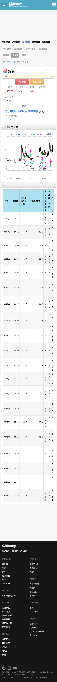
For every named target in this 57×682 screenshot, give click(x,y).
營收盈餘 (43, 49)
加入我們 (24, 551)
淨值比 (25, 55)
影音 (4, 579)
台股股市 (6, 639)
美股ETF (6, 651)
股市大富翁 (34, 584)
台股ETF (6, 647)
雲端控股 (33, 591)
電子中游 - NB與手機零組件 (22, 111)
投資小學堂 (7, 615)
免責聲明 (43, 677)
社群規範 (34, 677)
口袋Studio (34, 611)
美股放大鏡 (7, 623)
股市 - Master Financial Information (23, 4)
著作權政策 (24, 677)
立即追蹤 (22, 82)
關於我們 (6, 551)
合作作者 (6, 583)
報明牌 (32, 595)
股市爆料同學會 (9, 595)
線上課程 (6, 575)
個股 (9, 62)
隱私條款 (5, 677)
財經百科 (6, 619)
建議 (54, 5)
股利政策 (18, 49)
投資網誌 (6, 607)
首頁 (3, 62)
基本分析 (16, 62)
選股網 (32, 588)
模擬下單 (37, 82)
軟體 (4, 568)
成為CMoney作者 (37, 631)
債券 (4, 655)
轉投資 (6, 55)
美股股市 (6, 643)
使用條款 (14, 677)
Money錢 (6, 611)
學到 (31, 607)
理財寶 (5, 564)
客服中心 (33, 624)
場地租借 (33, 635)
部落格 (15, 551)
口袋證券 (6, 627)
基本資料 (7, 49)
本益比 (15, 55)
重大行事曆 (30, 49)
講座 (4, 572)
